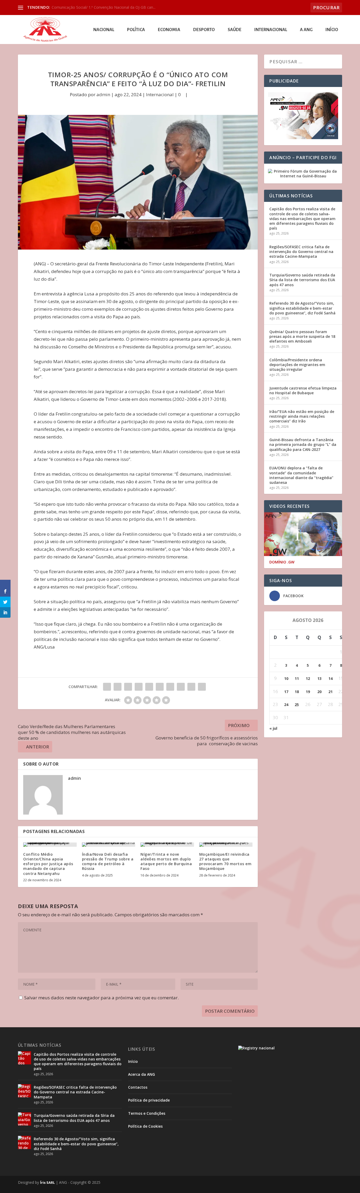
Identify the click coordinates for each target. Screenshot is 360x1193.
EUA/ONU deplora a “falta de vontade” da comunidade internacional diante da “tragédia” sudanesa (301, 475)
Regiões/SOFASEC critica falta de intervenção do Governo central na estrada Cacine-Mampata (301, 251)
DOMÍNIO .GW (281, 562)
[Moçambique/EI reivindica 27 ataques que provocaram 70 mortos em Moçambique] (226, 845)
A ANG (306, 30)
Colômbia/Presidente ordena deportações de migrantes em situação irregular (297, 364)
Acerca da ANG (141, 1074)
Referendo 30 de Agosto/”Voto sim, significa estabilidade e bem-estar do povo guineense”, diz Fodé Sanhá (302, 308)
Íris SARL (47, 1182)
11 (297, 678)
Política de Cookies (145, 1126)
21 (330, 691)
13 (319, 678)
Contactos (137, 1087)
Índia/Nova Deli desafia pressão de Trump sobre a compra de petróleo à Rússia (108, 861)
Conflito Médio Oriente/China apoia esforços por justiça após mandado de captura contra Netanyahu (48, 864)
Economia (169, 30)
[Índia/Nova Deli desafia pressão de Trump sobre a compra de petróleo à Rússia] (108, 845)
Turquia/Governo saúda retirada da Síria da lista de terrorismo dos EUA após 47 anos (302, 279)
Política (136, 30)
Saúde (234, 30)
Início (331, 30)
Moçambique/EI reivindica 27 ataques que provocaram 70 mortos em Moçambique (225, 861)
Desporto (204, 30)
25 (297, 704)
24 (286, 704)
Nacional (103, 30)
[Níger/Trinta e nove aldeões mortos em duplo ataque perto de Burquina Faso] (167, 845)
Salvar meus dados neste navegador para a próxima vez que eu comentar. (101, 998)
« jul (273, 728)
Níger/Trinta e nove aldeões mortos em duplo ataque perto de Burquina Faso (166, 861)
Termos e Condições (146, 1113)
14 (330, 678)
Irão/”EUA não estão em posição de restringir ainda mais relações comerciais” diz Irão (301, 416)
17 (286, 691)
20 (319, 691)
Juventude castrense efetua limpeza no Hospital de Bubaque (303, 390)
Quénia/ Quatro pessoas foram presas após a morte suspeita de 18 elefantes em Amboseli (302, 336)
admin (103, 94)
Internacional (270, 30)
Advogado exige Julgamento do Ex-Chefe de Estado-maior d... (104, 7)
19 (308, 691)
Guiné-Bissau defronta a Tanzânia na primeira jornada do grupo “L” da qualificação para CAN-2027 (302, 444)
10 (286, 678)
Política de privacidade (149, 1100)
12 (308, 678)
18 (297, 691)
